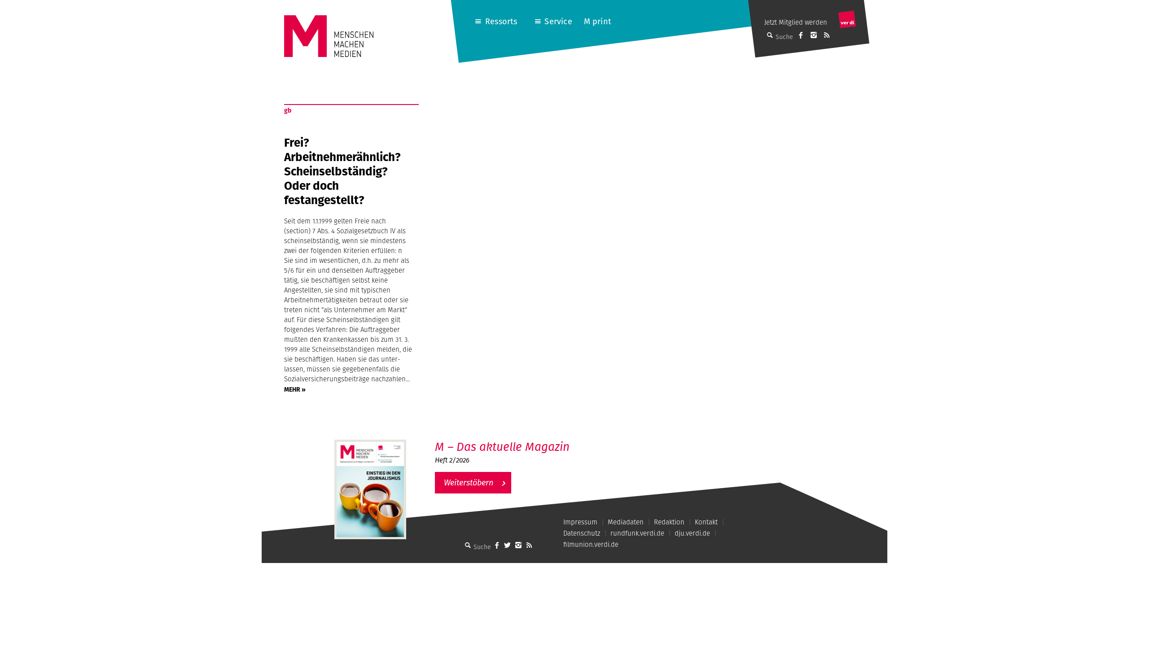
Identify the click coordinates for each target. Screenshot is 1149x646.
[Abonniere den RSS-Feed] (826, 35)
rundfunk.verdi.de (637, 533)
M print (597, 21)
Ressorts (501, 21)
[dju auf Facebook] (800, 35)
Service (558, 21)
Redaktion (669, 522)
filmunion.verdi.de (590, 544)
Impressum (580, 522)
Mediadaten (626, 522)
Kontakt (706, 522)
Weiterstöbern (468, 482)
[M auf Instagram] (813, 35)
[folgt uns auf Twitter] (507, 545)
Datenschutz (581, 533)
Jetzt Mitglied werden (795, 22)
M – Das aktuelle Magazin (502, 446)
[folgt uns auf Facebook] (496, 545)
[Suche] (468, 545)
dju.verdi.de (692, 533)
